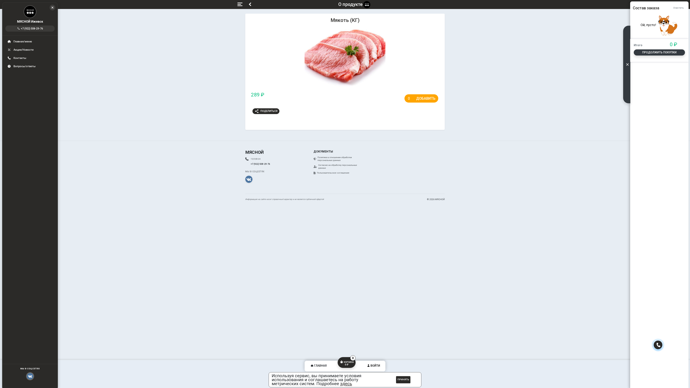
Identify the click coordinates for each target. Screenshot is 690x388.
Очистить (678, 7)
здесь (346, 383)
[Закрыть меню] (52, 7)
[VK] (248, 179)
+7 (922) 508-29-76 (30, 28)
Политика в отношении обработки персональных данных (335, 159)
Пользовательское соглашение (333, 173)
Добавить (425, 98)
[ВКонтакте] (30, 376)
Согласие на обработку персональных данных (337, 166)
